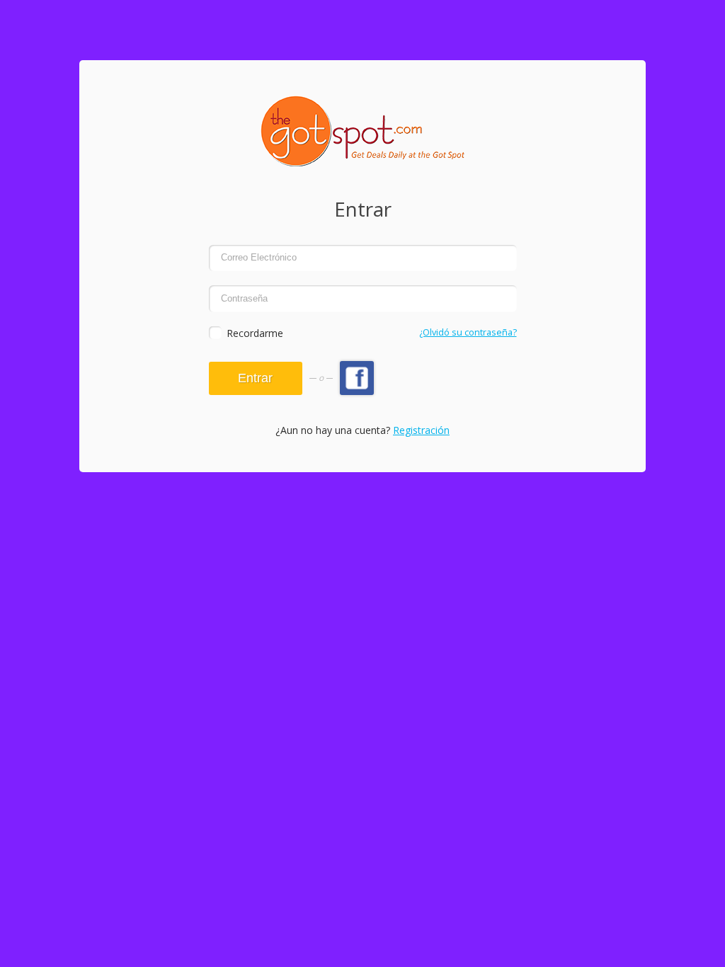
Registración (421, 430)
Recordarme (255, 333)
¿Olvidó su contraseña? (468, 332)
